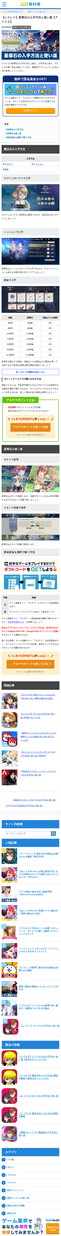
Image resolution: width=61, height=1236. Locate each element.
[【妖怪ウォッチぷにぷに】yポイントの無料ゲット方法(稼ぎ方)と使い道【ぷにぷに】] (9, 739)
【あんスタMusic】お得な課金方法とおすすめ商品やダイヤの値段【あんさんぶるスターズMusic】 (38, 874)
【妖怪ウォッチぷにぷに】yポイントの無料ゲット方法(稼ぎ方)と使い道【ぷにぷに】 (38, 737)
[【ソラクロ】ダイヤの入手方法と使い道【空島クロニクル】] (9, 720)
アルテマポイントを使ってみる (30, 427)
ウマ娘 (10, 1160)
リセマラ (11, 1183)
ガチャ (10, 1167)
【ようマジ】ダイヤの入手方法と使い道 (39, 1026)
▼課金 (6, 169)
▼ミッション (37, 164)
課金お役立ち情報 (16, 1206)
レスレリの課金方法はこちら (32, 372)
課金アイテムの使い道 (21, 28)
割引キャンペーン (16, 1190)
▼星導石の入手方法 (14, 130)
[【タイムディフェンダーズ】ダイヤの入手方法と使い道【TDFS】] (9, 758)
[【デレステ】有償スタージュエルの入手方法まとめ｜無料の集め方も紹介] (9, 701)
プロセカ (11, 1175)
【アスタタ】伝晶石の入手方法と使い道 (24, 806)
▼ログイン (8, 164)
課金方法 (11, 1213)
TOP (14, 12)
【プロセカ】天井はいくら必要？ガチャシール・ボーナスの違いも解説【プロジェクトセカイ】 (38, 931)
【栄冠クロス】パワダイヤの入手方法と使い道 (34, 800)
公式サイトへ (30, 110)
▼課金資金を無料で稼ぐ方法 (18, 138)
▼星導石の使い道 (13, 134)
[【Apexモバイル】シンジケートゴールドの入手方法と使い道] (9, 778)
